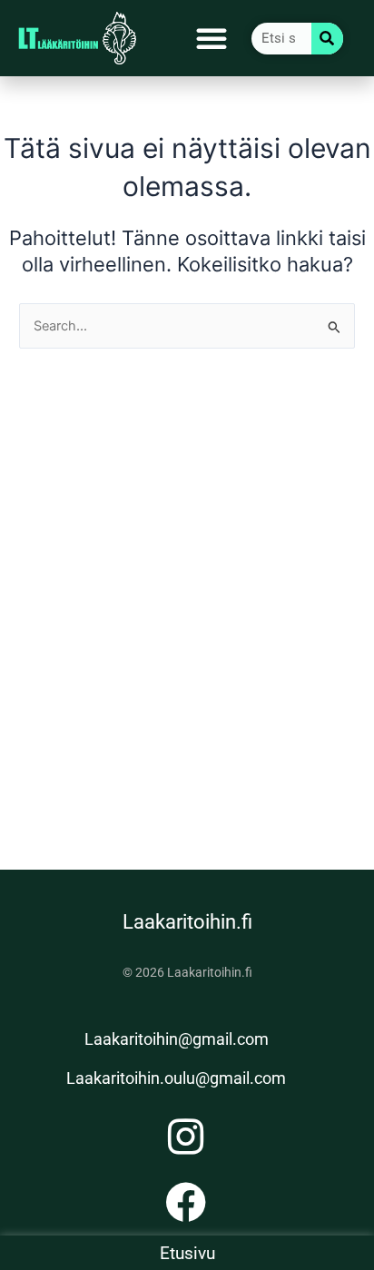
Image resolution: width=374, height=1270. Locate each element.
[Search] (327, 38)
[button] (211, 38)
